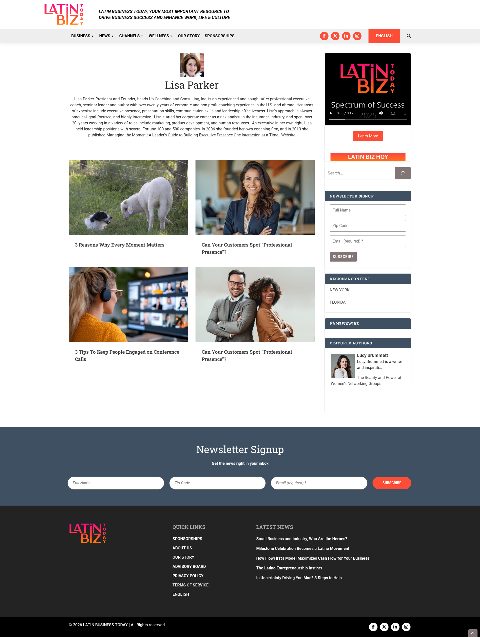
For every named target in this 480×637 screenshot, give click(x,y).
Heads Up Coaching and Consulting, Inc (171, 99)
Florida (338, 302)
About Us (182, 548)
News (104, 36)
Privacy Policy (188, 575)
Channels (129, 36)
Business (80, 36)
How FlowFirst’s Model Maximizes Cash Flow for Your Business (312, 558)
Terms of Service (190, 585)
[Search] (403, 173)
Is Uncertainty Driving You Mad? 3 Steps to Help (299, 577)
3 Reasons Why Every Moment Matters (119, 245)
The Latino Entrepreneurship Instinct (289, 568)
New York (340, 290)
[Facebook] (324, 36)
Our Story (189, 36)
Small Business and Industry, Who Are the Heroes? (301, 538)
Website (288, 135)
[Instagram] (357, 36)
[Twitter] (335, 36)
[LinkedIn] (346, 36)
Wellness (159, 36)
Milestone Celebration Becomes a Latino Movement (303, 548)
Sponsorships (219, 36)
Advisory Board (189, 566)
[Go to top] (473, 633)
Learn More (368, 136)
